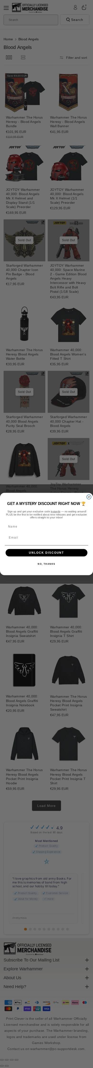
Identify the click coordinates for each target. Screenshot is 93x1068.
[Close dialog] (89, 497)
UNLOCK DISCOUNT (46, 552)
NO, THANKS (46, 564)
